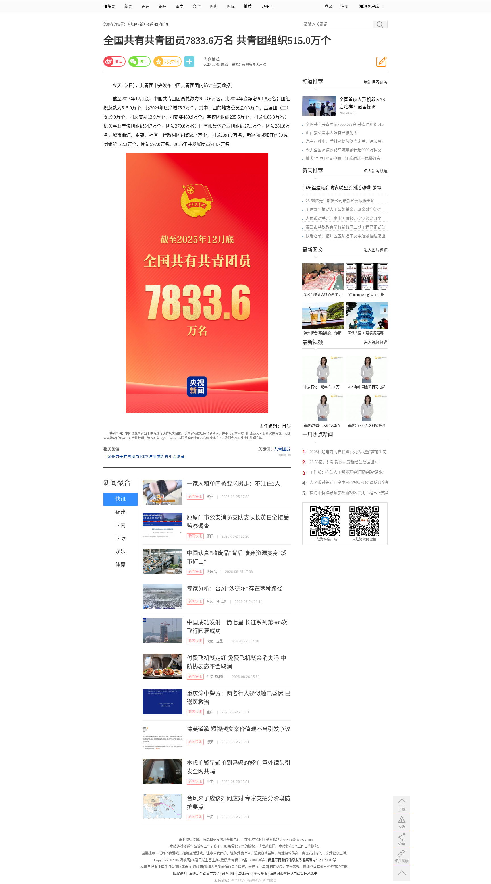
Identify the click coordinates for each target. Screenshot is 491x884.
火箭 (210, 641)
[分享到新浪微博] (114, 61)
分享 (189, 61)
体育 (120, 564)
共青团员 (282, 449)
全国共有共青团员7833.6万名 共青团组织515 (345, 124)
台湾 (197, 6)
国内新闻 (162, 24)
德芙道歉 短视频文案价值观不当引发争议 (238, 729)
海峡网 (109, 6)
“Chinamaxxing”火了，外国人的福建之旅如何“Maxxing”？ (366, 295)
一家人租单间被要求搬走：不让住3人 (233, 484)
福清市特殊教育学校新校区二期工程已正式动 (345, 227)
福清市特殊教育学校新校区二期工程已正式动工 (349, 494)
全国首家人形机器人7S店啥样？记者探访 (362, 103)
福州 (163, 6)
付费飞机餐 (215, 677)
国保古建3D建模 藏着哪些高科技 (366, 333)
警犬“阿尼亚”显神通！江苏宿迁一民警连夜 (343, 158)
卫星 (219, 641)
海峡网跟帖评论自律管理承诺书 (293, 874)
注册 (344, 6)
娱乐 (120, 551)
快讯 (120, 499)
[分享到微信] (139, 61)
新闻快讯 (195, 497)
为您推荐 (212, 59)
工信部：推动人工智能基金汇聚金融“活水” (343, 209)
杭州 (210, 497)
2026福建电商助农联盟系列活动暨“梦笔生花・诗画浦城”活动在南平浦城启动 (350, 453)
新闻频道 (146, 24)
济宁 (210, 782)
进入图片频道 (376, 250)
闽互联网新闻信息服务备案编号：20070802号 (302, 860)
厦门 (210, 536)
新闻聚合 (117, 483)
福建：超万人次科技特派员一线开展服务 (366, 426)
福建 (145, 6)
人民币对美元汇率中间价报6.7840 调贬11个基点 (349, 483)
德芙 (210, 742)
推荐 (248, 6)
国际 (231, 6)
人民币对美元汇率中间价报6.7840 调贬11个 (344, 218)
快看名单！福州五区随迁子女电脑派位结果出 (345, 236)
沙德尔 (221, 602)
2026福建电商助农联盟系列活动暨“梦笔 (342, 187)
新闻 (128, 6)
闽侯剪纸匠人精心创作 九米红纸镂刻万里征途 (323, 295)
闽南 (180, 6)
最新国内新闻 (376, 82)
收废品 (212, 572)
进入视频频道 (376, 342)
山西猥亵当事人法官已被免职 (331, 133)
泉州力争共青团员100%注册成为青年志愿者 (145, 457)
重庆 (210, 712)
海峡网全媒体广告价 (204, 874)
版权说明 (180, 874)
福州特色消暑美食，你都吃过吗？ (322, 333)
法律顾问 (244, 874)
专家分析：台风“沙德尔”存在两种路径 (235, 589)
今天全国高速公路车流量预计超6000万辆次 (343, 150)
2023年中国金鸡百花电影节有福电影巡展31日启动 (366, 387)
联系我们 (229, 874)
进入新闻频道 (376, 171)
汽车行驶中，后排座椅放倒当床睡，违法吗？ (345, 141)
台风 (210, 602)
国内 (214, 6)
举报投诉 (260, 874)
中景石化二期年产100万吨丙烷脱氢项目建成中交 (322, 387)
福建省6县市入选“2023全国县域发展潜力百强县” (322, 426)
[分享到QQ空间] (167, 61)
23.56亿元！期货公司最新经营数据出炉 (340, 201)
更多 (265, 6)
